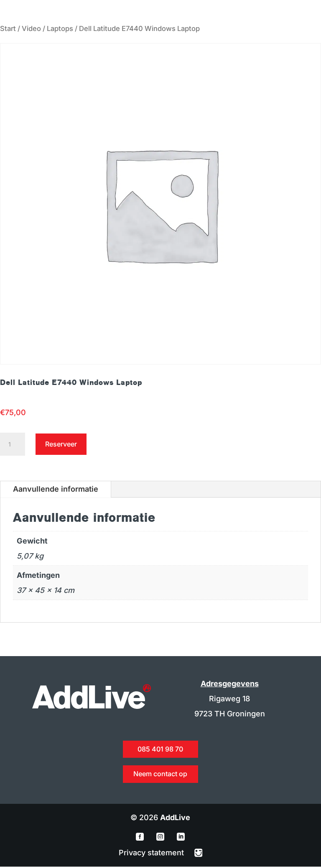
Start (8, 28)
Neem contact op (160, 774)
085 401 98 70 (160, 749)
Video (31, 28)
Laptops (60, 28)
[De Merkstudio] (198, 852)
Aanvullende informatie (55, 489)
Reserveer (61, 444)
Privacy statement (152, 852)
